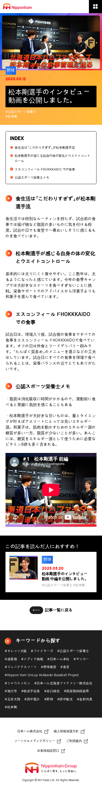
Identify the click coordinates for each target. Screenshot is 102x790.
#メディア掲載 (32, 659)
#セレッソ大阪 (16, 651)
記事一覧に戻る (58, 610)
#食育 (65, 667)
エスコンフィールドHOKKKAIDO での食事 (45, 169)
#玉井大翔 (12, 699)
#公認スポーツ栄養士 (73, 651)
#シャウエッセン (17, 683)
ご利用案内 (74, 741)
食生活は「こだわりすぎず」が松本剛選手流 (45, 148)
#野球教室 (48, 667)
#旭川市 (11, 691)
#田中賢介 (32, 699)
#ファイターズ (42, 651)
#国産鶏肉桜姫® (76, 691)
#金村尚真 (85, 699)
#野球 (48, 699)
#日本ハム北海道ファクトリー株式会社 (63, 683)
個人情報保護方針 (66, 731)
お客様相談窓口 (48, 750)
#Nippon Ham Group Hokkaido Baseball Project (42, 675)
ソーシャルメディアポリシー (34, 741)
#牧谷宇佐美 (30, 691)
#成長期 (11, 659)
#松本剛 (11, 707)
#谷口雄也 (52, 691)
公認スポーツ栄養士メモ (32, 177)
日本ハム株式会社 (29, 731)
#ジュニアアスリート (21, 667)
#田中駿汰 (65, 699)
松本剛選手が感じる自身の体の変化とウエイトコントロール (52, 158)
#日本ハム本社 (58, 659)
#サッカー (81, 659)
